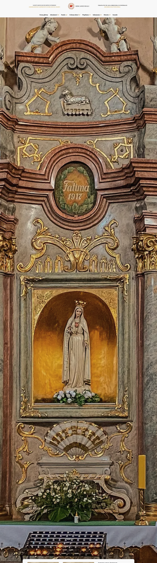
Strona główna (43, 15)
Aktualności (53, 15)
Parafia (63, 15)
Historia (106, 15)
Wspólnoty (85, 15)
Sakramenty (96, 15)
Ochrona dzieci (73, 15)
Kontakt (115, 15)
